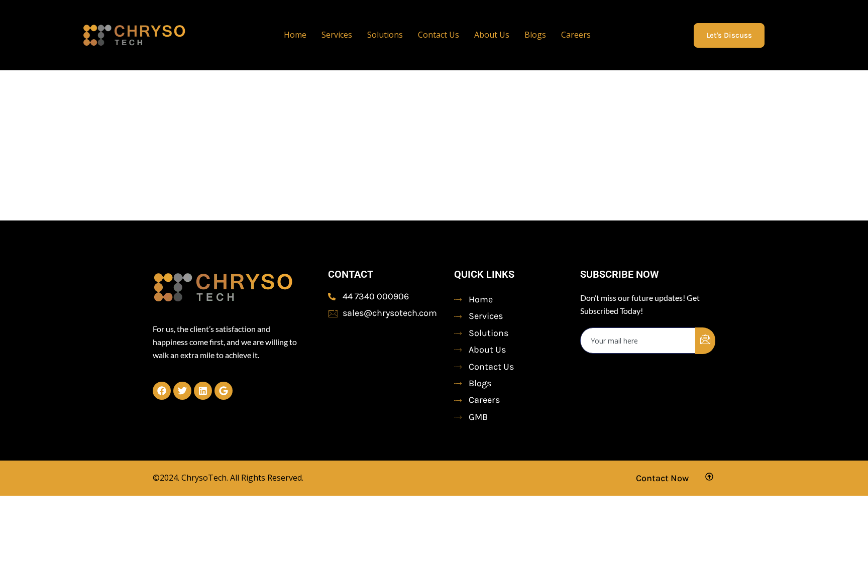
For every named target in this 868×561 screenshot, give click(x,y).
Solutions (385, 34)
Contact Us (438, 34)
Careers (576, 34)
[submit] (705, 340)
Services (336, 34)
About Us (491, 34)
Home (295, 34)
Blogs (535, 34)
